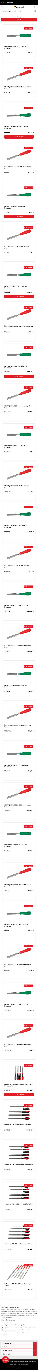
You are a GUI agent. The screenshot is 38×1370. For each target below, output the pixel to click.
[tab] (19, 1343)
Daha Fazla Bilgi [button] (24, 1364)
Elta (8, 1322)
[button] (19, 1343)
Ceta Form (3, 1322)
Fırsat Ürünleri (5, 1360)
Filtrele (19, 20)
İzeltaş (10, 1322)
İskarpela (3, 1309)
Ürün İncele (19, 137)
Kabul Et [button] (19, 1368)
